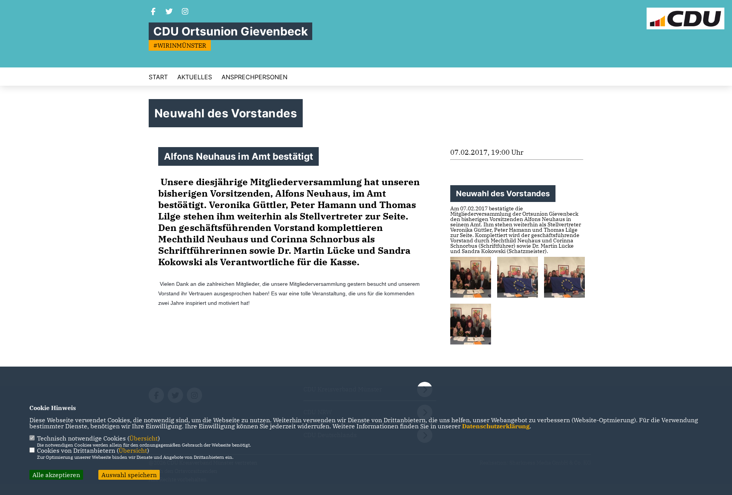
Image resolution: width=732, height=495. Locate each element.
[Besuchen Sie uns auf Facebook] (153, 12)
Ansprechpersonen (254, 77)
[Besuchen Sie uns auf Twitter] (169, 12)
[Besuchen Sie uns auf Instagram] (185, 12)
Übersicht (143, 438)
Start (158, 77)
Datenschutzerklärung (496, 426)
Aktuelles (194, 77)
